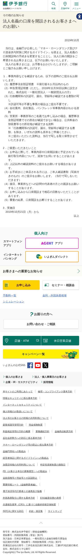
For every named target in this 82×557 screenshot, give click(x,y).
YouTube (38, 365)
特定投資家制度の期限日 (52, 464)
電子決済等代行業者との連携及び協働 (22, 491)
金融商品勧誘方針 (64, 431)
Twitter (45, 365)
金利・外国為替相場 (55, 295)
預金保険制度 (36, 424)
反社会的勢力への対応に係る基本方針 (22, 438)
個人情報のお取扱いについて (18, 411)
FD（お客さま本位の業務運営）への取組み (25, 471)
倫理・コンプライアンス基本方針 (55, 391)
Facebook (30, 365)
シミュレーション (13, 301)
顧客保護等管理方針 (13, 424)
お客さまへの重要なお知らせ (23, 271)
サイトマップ (55, 511)
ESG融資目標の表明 (50, 498)
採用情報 (48, 382)
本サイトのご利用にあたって (18, 391)
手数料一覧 (9, 295)
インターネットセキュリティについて (22, 405)
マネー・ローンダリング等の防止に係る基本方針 (28, 444)
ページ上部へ (41, 523)
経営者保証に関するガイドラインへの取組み (26, 458)
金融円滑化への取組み (14, 451)
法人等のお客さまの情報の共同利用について (26, 418)
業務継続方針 (42, 431)
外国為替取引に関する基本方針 (19, 498)
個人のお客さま (14, 376)
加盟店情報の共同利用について (19, 464)
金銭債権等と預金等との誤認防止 (20, 478)
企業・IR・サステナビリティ (22, 382)
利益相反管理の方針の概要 (16, 431)
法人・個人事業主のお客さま (51, 376)
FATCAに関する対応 (13, 511)
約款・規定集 (36, 511)
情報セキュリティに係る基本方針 (20, 398)
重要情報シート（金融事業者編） (20, 484)
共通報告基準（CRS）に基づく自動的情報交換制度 (29, 504)
